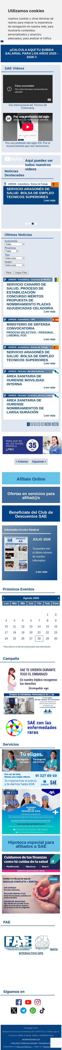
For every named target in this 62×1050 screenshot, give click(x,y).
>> (55, 424)
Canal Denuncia (45, 1043)
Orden (8, 262)
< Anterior (22, 461)
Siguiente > (39, 461)
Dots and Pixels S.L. (24, 1047)
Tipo (7, 255)
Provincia (10, 248)
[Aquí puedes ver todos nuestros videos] (11, 160)
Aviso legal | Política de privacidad (24, 1043)
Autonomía (11, 241)
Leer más (49, 200)
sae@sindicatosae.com (31, 1039)
